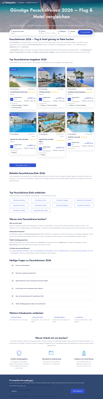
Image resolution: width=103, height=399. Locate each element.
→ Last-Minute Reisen (15, 317)
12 (30, 86)
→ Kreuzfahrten (78, 317)
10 (27, 86)
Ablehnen (14, 391)
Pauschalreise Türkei (40, 200)
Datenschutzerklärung (13, 385)
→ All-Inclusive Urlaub (37, 317)
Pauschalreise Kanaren (19, 205)
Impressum (21, 385)
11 (29, 86)
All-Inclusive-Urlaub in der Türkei (84, 251)
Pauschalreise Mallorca (19, 200)
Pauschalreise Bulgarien (62, 205)
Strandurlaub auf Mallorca (22, 251)
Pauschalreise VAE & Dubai (41, 210)
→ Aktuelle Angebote (59, 317)
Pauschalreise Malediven (84, 205)
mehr (25, 385)
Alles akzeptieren (77, 391)
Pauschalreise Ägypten (62, 200)
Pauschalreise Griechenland (84, 200)
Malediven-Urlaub (63, 251)
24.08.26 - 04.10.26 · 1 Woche (47, 33)
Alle (59, 33)
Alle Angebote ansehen (22, 165)
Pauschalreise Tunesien (41, 205)
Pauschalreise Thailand (19, 210)
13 (31, 86)
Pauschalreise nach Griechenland (44, 251)
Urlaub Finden (86, 32)
